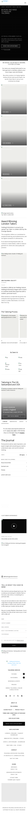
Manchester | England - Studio (14, 738)
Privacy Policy (19, 709)
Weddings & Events (14, 681)
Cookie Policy (8, 709)
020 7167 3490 (7, 49)
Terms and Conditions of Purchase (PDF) (14, 714)
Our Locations (14, 729)
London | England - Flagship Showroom (14, 734)
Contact (14, 750)
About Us (14, 702)
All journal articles (6, 462)
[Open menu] (25, 2)
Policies (3, 470)
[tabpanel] (14, 404)
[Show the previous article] (3, 506)
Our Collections (14, 718)
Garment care (4, 466)
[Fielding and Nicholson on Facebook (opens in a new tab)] (14, 696)
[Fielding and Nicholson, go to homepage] (6, 3)
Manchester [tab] (13, 421)
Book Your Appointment (14, 723)
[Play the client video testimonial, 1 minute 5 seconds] (14, 526)
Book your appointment (10, 46)
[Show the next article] (7, 506)
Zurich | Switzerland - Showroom (14, 741)
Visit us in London (13, 416)
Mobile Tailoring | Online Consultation (14, 688)
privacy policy (20, 640)
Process (14, 684)
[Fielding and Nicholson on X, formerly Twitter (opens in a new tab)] (18, 696)
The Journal (14, 706)
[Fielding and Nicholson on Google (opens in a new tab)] (21, 696)
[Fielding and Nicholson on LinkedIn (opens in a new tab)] (6, 696)
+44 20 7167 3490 (11, 430)
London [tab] (5, 421)
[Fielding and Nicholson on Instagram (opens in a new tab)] (10, 696)
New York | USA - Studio (14, 745)
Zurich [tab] (21, 421)
